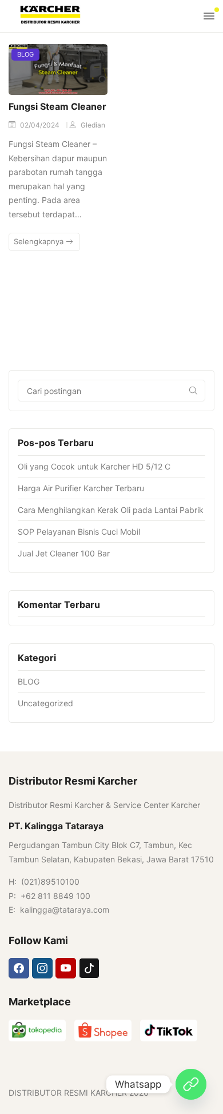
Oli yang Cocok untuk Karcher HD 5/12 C (94, 466)
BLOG (25, 54)
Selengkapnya (40, 241)
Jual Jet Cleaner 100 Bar (64, 553)
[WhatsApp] (191, 1084)
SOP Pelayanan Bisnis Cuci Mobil (79, 531)
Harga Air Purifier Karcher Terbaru (81, 488)
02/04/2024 (40, 125)
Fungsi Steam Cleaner (57, 106)
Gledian (93, 125)
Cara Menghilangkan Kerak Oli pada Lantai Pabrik (111, 510)
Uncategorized (45, 703)
